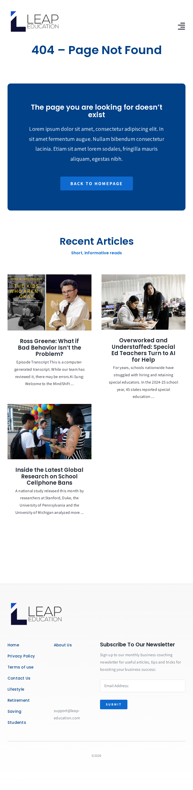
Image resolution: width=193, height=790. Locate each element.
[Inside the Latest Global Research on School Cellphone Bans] (49, 431)
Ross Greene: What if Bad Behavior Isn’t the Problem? (49, 347)
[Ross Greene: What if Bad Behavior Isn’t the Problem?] (49, 302)
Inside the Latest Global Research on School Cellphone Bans (49, 476)
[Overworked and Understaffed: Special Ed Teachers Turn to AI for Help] (143, 302)
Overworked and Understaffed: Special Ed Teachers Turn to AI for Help (143, 350)
